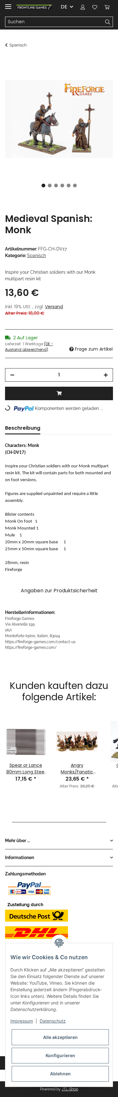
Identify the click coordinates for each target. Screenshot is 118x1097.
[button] (83, 7)
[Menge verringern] (12, 374)
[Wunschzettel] (95, 7)
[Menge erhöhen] (106, 374)
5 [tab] (68, 185)
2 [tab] (50, 185)
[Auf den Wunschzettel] (100, 77)
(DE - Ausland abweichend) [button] (29, 346)
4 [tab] (62, 185)
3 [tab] (56, 185)
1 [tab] (43, 185)
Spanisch (36, 255)
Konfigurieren (60, 1055)
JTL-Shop (70, 1089)
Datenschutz (53, 1021)
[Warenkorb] (107, 7)
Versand (54, 307)
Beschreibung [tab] (22, 428)
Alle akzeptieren (60, 1037)
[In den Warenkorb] (10, 61)
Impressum (21, 1021)
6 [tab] (75, 185)
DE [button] (64, 6)
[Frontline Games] (34, 7)
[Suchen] (108, 22)
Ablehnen (60, 1073)
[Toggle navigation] (8, 4)
